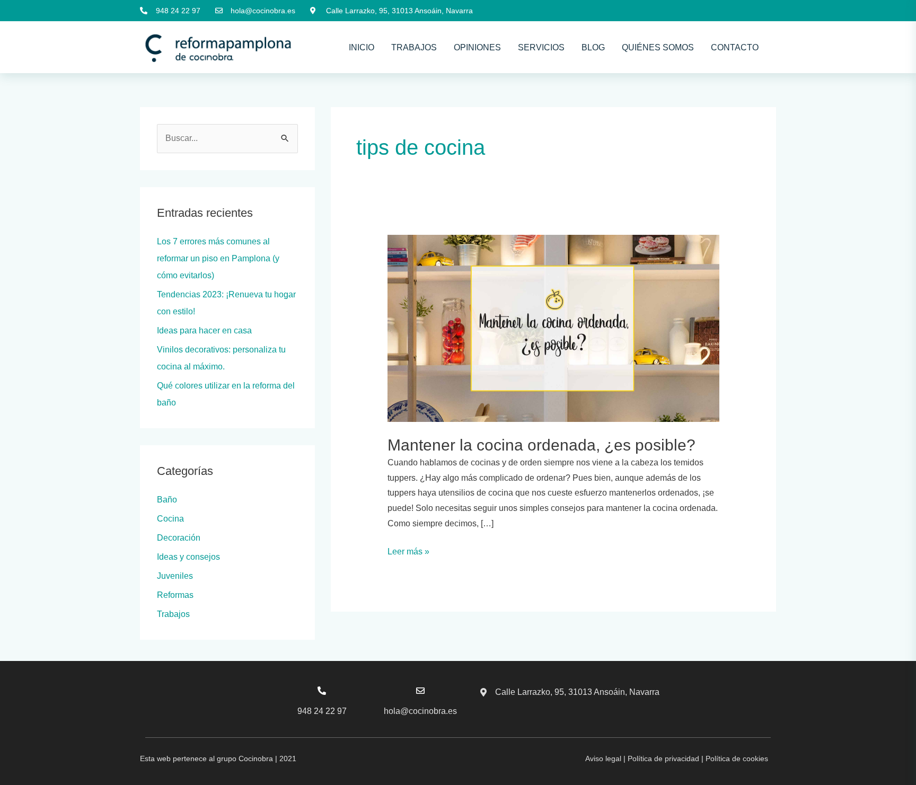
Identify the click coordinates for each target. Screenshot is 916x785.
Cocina (170, 518)
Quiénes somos (658, 47)
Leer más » (408, 550)
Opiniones (477, 47)
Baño (167, 499)
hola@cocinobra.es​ (420, 711)
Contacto (735, 47)
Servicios (541, 47)
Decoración (178, 537)
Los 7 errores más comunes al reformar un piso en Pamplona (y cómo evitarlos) (218, 258)
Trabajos (414, 47)
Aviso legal (603, 758)
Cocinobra (256, 758)
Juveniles (175, 575)
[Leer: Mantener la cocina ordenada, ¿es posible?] (553, 327)
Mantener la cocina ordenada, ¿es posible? (541, 445)
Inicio (361, 47)
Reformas (175, 594)
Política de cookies (737, 758)
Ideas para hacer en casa (204, 330)
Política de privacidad (663, 758)
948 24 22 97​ (322, 711)
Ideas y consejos (188, 556)
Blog (593, 47)
